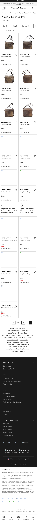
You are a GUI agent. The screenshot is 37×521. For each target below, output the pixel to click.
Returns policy (8, 384)
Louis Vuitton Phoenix (25, 335)
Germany (25, 511)
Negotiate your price (8, 209)
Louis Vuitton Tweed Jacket (17, 347)
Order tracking (8, 378)
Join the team (7, 432)
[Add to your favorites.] (16, 55)
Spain (30, 511)
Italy (34, 511)
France (4, 511)
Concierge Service (9, 369)
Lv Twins (22, 337)
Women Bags (23, 13)
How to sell (6, 393)
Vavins (30, 337)
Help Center (7, 411)
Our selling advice (9, 396)
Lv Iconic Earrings (18, 351)
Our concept (7, 366)
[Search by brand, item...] (4, 8)
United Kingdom (10, 511)
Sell (4, 390)
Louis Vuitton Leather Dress (17, 344)
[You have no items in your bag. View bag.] (33, 8)
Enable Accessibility (18, 1)
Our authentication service (12, 381)
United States (19, 511)
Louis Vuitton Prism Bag (17, 328)
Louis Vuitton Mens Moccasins (17, 331)
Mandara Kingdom (8, 335)
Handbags (33, 13)
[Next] (23, 322)
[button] (33, 8)
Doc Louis (24, 340)
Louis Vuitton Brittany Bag (17, 333)
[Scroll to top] (30, 322)
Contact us (6, 414)
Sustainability (7, 426)
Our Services (8, 363)
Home (4, 13)
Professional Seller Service (12, 402)
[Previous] (14, 322)
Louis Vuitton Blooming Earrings (17, 349)
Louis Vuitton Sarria (10, 337)
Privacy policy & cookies (17, 464)
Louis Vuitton (12, 13)
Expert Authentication (27, 209)
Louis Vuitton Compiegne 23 (17, 342)
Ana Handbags (12, 340)
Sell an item (7, 399)
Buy (4, 375)
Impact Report (7, 429)
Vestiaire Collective (11, 420)
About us (6, 424)
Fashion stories (8, 435)
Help (4, 408)
